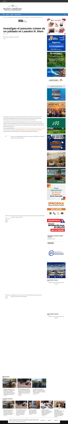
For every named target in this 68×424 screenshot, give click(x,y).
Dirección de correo (51, 238)
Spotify (11, 14)
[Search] (65, 14)
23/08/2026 (35, 394)
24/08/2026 (5, 395)
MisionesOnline (18, 14)
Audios (7, 14)
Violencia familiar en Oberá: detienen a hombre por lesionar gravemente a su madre (30, 128)
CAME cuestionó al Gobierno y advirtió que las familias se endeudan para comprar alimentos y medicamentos (47, 412)
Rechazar (49, 420)
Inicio (4, 14)
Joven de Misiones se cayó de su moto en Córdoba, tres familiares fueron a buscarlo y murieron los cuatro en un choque (24, 392)
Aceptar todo (43, 420)
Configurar (56, 420)
